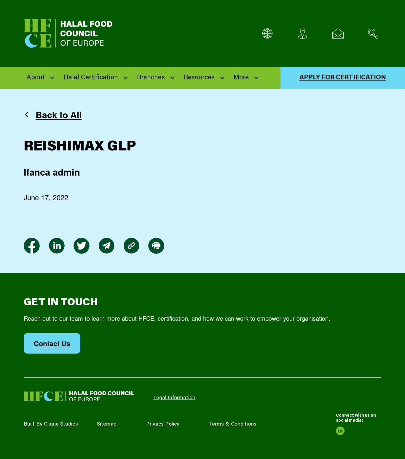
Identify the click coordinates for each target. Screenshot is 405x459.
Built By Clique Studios (51, 424)
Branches (151, 78)
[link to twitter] (82, 246)
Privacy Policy (162, 424)
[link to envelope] (106, 246)
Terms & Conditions (232, 424)
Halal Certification (91, 78)
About (36, 78)
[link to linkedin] (57, 246)
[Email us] (338, 33)
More (241, 78)
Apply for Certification (342, 78)
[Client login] (302, 33)
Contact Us (52, 343)
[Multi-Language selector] (267, 33)
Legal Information (174, 398)
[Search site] (373, 33)
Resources (199, 78)
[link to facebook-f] (32, 246)
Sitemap (107, 424)
